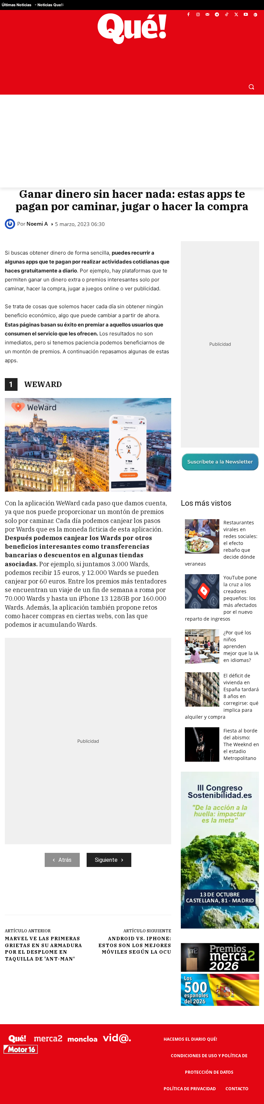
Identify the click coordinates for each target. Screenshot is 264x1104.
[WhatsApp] (108, 895)
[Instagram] (198, 15)
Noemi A (37, 223)
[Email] (156, 895)
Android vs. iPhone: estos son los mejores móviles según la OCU (134, 945)
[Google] (255, 15)
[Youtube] (246, 15)
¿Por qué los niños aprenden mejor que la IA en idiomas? (240, 646)
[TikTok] (227, 15)
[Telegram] (217, 15)
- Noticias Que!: (49, 4)
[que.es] (132, 28)
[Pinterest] (92, 895)
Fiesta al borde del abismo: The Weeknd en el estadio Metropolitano (241, 744)
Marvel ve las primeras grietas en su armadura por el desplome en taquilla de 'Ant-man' (43, 948)
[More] (172, 895)
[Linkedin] (140, 895)
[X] (236, 15)
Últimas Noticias (16, 4)
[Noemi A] (11, 224)
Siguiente (106, 860)
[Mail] (207, 15)
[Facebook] (188, 15)
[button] (251, 86)
